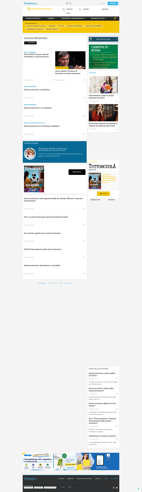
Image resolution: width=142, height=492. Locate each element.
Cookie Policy (39, 487)
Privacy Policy (29, 487)
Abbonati (113, 3)
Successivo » (67, 283)
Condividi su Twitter (70, 3)
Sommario (111, 199)
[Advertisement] (103, 146)
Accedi (103, 3)
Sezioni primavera (30, 52)
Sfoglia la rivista (95, 199)
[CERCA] (115, 19)
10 (61, 283)
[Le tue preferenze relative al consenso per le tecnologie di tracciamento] (138, 488)
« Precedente (41, 283)
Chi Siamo (61, 478)
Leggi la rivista (103, 193)
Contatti (98, 478)
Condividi (53, 80)
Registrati (114, 478)
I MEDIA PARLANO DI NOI (84, 478)
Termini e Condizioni (51, 487)
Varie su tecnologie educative (34, 123)
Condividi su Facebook (67, 3)
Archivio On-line (103, 39)
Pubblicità (70, 478)
